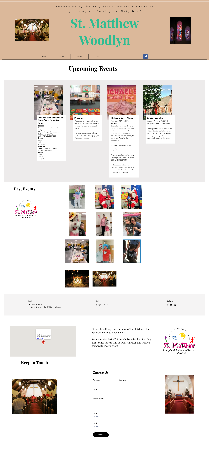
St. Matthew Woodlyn (104, 31)
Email (95, 389)
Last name (122, 380)
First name (96, 380)
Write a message (98, 398)
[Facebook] (145, 56)
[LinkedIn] (174, 304)
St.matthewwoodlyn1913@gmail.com (46, 307)
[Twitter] (171, 304)
